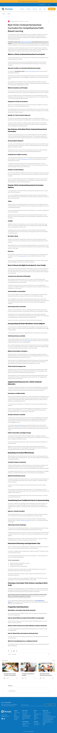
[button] (55, 703)
